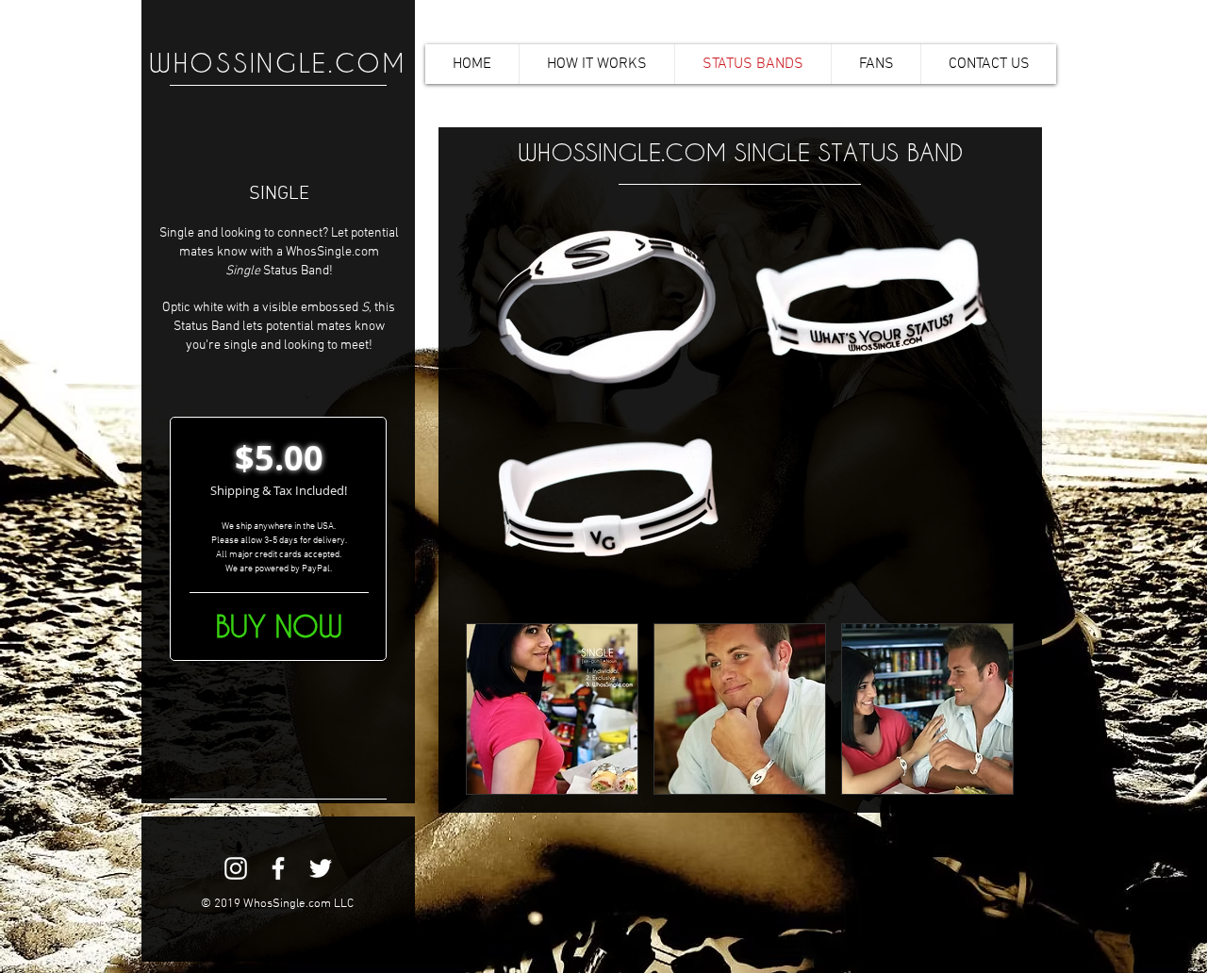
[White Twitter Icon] (321, 868)
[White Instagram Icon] (236, 868)
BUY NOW (279, 626)
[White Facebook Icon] (278, 868)
